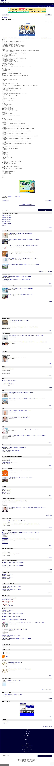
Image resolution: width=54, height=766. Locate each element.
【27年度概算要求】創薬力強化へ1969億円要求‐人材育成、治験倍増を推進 (16, 276)
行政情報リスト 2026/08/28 (7, 574)
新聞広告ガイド (5, 723)
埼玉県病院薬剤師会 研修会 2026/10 (9, 462)
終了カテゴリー (27, 751)
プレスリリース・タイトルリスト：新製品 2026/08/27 (12, 565)
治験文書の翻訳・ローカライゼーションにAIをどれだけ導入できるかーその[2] (23, 258)
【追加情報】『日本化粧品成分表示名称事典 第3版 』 (12, 694)
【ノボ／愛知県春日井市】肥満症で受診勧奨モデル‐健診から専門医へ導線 (16, 279)
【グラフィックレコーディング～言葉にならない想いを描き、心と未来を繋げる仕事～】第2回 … (27, 429)
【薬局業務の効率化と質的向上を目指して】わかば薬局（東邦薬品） (21, 392)
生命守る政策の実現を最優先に (8, 383)
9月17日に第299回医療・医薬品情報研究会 (10, 450)
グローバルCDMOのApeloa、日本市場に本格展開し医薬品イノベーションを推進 (23, 264)
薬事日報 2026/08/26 (6, 217)
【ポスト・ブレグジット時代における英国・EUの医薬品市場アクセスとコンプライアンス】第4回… (27, 435)
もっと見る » (50, 227)
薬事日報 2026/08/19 (6, 223)
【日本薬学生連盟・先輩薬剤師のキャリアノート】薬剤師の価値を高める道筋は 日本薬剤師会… (26, 507)
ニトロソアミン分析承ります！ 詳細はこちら (11, 196)
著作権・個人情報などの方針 (27, 745)
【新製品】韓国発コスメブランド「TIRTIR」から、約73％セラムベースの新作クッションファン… (27, 335)
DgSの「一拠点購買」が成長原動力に (9, 380)
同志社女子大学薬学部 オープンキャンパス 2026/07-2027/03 (20, 477)
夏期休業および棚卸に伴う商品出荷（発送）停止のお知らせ (19, 668)
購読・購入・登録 (50, 6)
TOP (2, 17)
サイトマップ (27, 731)
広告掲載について (27, 739)
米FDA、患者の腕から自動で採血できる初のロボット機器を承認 (20, 288)
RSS (7, 656)
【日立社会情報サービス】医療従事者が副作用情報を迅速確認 (20, 233)
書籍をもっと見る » (48, 687)
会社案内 (27, 729)
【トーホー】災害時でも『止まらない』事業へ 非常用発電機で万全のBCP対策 (23, 239)
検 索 (45, 210)
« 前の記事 (5, 14)
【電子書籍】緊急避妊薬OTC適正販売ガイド (15, 680)
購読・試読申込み (27, 735)
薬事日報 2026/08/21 (6, 221)
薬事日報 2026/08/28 (6, 215)
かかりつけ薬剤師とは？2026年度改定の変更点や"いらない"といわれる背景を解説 (23, 532)
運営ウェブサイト (27, 737)
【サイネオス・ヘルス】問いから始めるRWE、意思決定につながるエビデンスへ (23, 245)
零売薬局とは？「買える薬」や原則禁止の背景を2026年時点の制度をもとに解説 (23, 538)
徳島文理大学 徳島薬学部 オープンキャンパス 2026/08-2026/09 (21, 470)
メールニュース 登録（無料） (8, 605)
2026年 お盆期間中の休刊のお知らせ (15, 662)
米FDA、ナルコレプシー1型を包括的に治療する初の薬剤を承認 (20, 294)
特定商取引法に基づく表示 (27, 749)
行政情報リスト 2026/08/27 (7, 577)
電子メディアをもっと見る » (47, 689)
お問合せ (27, 743)
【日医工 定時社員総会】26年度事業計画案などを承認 (18, 320)
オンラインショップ (6, 602)
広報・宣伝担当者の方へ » (47, 726)
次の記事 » (48, 14)
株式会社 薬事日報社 (26, 760)
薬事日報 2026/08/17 (6, 225)
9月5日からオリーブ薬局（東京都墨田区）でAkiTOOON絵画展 (14, 447)
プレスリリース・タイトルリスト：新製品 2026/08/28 (12, 562)
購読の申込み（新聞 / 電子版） (27, 204)
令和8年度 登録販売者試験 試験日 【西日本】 (11, 586)
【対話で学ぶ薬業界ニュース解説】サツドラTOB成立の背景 (13, 520)
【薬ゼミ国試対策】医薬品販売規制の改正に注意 (17, 500)
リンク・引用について (27, 747)
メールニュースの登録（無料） (27, 206)
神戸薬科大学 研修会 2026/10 (8, 459)
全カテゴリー (43, 6)
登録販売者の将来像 (6, 372)
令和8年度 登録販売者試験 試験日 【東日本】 (11, 589)
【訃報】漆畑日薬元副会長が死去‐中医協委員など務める (19, 417)
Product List (27, 733)
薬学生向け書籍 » (49, 515)
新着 (38, 6)
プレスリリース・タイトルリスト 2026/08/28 (11, 550)
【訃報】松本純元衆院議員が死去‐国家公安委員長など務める (19, 410)
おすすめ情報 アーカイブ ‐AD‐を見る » (45, 271)
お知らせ (27, 741)
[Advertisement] (27, 309)
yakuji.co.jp (19, 759)
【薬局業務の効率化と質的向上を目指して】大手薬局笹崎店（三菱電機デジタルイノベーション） (26, 398)
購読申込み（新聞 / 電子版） (7, 599)
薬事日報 (5, 17)
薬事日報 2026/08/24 (6, 219)
